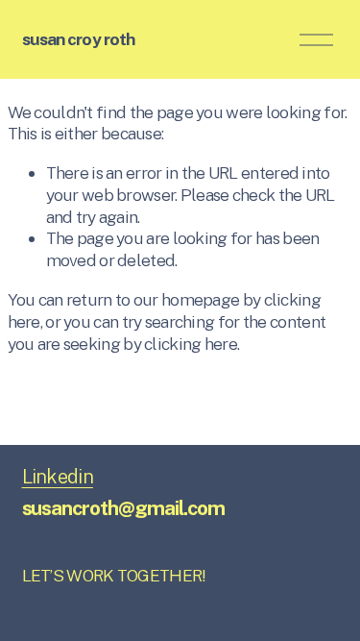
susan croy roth (78, 39)
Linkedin (57, 476)
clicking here (190, 343)
